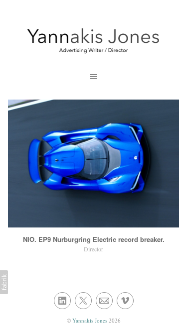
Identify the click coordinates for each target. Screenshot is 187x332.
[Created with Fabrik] (4, 282)
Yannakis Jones (90, 320)
